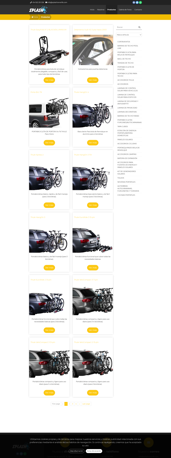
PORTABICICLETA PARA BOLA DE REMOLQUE (126, 53)
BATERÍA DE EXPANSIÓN (127, 158)
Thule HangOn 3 (38, 217)
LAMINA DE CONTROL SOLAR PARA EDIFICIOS (126, 96)
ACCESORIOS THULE (125, 80)
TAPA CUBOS (122, 126)
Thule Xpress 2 (37, 155)
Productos (111, 10)
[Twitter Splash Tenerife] (137, 2)
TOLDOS (120, 178)
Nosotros (100, 10)
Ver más (49, 80)
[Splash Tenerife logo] (38, 9)
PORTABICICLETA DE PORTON (125, 68)
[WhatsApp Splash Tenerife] (140, 2)
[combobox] (129, 35)
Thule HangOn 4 (81, 92)
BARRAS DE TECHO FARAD (128, 116)
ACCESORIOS (122, 84)
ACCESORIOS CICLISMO (127, 144)
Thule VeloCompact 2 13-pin (86, 342)
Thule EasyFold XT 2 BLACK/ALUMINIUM (48, 30)
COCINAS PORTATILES (126, 195)
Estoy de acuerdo (94, 451)
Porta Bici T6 (36, 92)
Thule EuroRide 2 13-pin (41, 280)
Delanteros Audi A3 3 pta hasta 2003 (90, 30)
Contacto (138, 10)
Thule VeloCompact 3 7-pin (86, 280)
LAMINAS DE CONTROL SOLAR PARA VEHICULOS (127, 89)
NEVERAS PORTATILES (126, 182)
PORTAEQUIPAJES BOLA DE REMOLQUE (128, 149)
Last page (86, 404)
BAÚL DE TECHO (124, 59)
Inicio (92, 10)
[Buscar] (139, 27)
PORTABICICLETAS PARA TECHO (127, 75)
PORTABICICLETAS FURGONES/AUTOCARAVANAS (129, 121)
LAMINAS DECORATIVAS (127, 112)
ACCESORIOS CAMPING (126, 154)
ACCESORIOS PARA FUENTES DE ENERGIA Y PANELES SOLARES (127, 164)
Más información (76, 451)
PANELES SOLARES (125, 140)
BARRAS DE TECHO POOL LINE (127, 47)
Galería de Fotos (125, 10)
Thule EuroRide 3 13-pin (84, 217)
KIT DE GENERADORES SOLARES (126, 172)
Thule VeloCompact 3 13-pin (43, 342)
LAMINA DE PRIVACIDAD (127, 108)
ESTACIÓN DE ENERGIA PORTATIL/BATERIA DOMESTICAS (126, 133)
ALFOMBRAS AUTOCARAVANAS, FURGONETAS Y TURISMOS (128, 188)
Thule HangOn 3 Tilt (83, 155)
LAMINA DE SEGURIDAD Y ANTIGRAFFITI (127, 102)
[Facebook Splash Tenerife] (133, 2)
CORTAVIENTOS (123, 42)
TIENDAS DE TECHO (125, 63)
